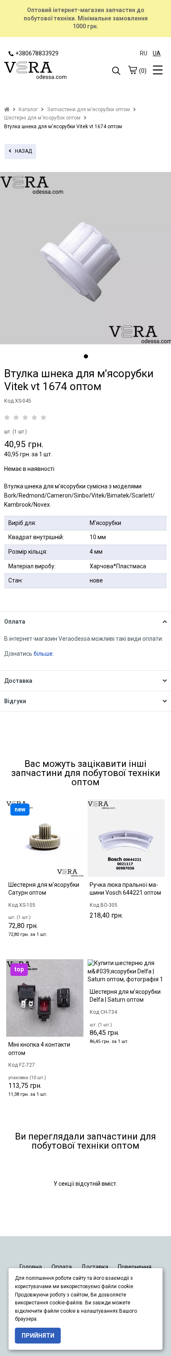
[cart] (132, 70)
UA (157, 53)
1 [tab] (86, 356)
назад (21, 151)
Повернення (134, 1267)
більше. (44, 653)
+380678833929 (37, 53)
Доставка (94, 1267)
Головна (31, 1267)
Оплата (61, 1267)
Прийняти (38, 1335)
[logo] (45, 71)
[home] (7, 109)
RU (143, 53)
